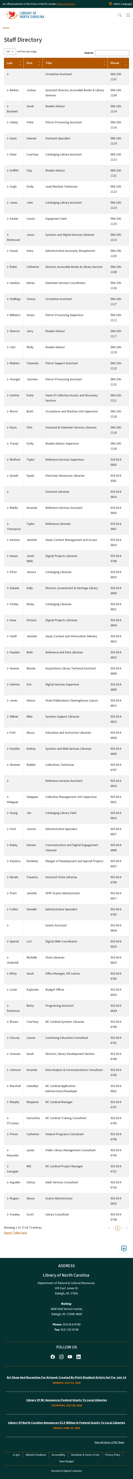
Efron (13, 572)
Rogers (14, 1198)
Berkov (14, 90)
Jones (13, 203)
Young (14, 813)
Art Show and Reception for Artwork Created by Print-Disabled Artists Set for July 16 (66, 1377)
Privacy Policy (112, 1455)
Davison (15, 540)
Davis (13, 138)
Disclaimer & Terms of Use (85, 1455)
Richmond (13, 240)
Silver (13, 154)
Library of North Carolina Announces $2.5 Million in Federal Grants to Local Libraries (66, 1423)
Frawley (15, 1214)
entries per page (27, 51)
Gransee (15, 1054)
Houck (14, 251)
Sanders (15, 283)
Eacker (14, 219)
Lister (13, 989)
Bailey (13, 845)
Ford (13, 829)
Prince (14, 1134)
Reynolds (13, 1155)
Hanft (13, 636)
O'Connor (13, 1123)
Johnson (15, 1070)
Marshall (15, 1086)
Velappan (12, 802)
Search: (89, 53)
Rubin (13, 267)
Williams (15, 315)
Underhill (12, 963)
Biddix (14, 508)
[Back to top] (124, 1249)
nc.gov (16, 1455)
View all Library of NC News (109, 1442)
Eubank (14, 588)
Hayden (15, 652)
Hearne (14, 668)
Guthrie (14, 395)
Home (6, 28)
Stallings (15, 299)
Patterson (13, 1011)
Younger (15, 379)
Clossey (15, 1038)
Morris (14, 411)
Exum (13, 427)
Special (14, 941)
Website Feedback (36, 1455)
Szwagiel (12, 1171)
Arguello (15, 1182)
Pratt (13, 893)
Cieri (12, 347)
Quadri (14, 476)
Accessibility (58, 1455)
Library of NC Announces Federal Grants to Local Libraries (66, 1400)
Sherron (15, 331)
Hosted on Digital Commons (66, 1471)
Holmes (15, 684)
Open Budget (66, 1461)
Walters (15, 363)
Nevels (14, 877)
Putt (13, 733)
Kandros (15, 861)
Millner (14, 716)
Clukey (14, 122)
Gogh (13, 186)
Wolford (15, 459)
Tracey (14, 443)
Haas (13, 620)
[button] (117, 15)
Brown (14, 1022)
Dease (14, 556)
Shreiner (15, 765)
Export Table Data (15, 1233)
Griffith (14, 170)
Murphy (14, 1102)
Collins (14, 909)
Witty (13, 973)
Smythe (15, 749)
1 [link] (117, 1228)
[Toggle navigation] (128, 15)
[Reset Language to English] (110, 4)
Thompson (14, 529)
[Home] (25, 12)
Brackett (12, 111)
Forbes (14, 604)
